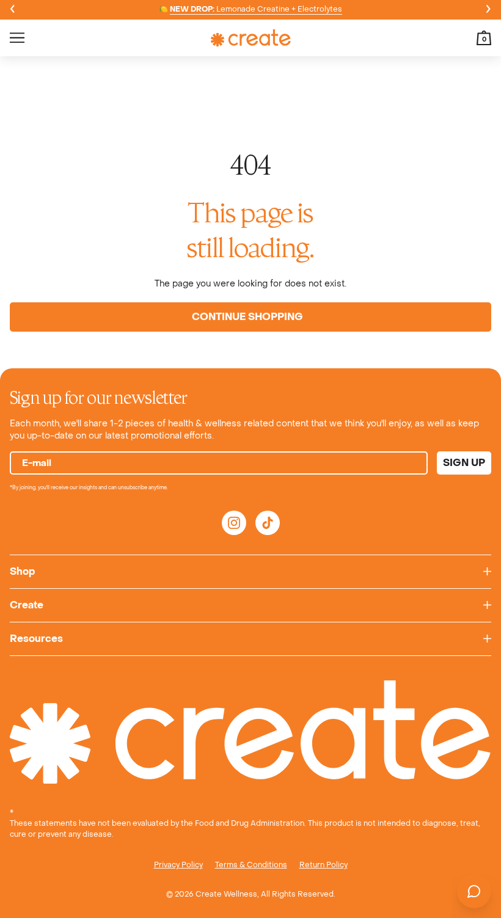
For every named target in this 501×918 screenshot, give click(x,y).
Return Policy (323, 865)
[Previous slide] (12, 10)
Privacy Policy (178, 865)
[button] (484, 38)
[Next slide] (488, 10)
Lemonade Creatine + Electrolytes (256, 9)
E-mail (36, 462)
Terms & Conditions (251, 865)
